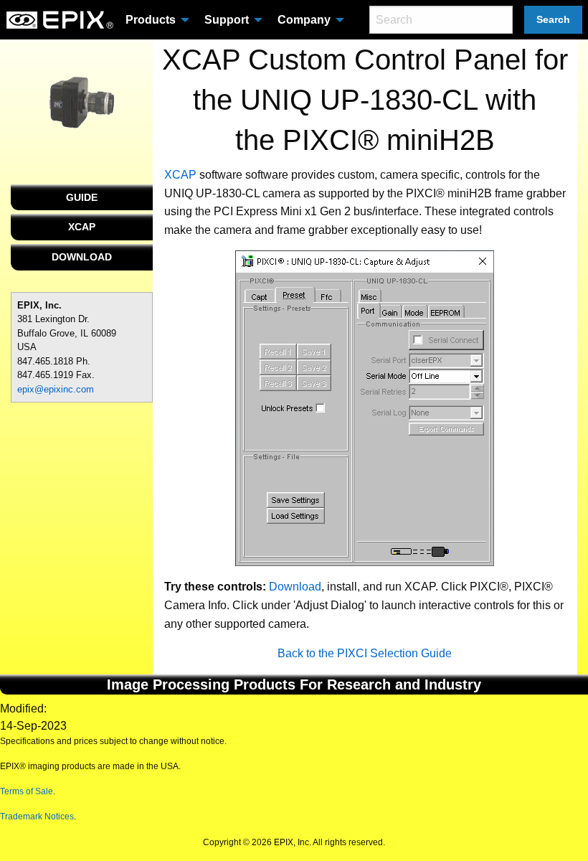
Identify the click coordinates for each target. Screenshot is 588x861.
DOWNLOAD (82, 257)
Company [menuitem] (304, 20)
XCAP (81, 226)
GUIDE (82, 197)
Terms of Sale (26, 791)
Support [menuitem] (226, 20)
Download (295, 586)
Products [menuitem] (150, 20)
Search (553, 19)
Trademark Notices (37, 816)
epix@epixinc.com (55, 389)
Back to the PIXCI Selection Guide (365, 653)
